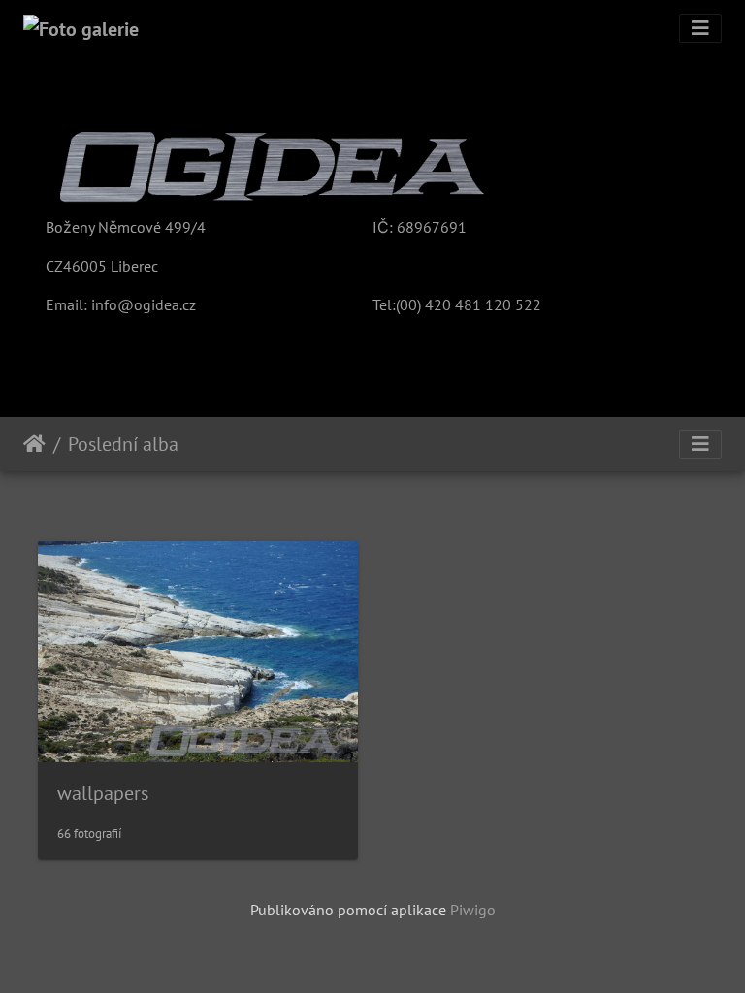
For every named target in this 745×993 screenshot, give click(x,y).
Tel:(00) (396, 304)
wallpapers (102, 793)
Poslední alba (123, 444)
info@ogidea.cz (143, 304)
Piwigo (473, 909)
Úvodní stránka (34, 444)
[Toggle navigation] (700, 28)
